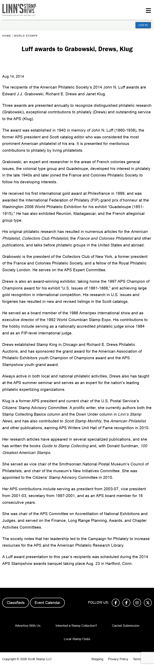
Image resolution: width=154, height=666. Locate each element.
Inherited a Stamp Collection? (76, 625)
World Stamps (26, 35)
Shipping (97, 659)
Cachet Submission (125, 625)
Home (6, 35)
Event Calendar (47, 603)
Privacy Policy (118, 659)
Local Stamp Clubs (77, 639)
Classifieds (16, 603)
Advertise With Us (28, 625)
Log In (143, 25)
